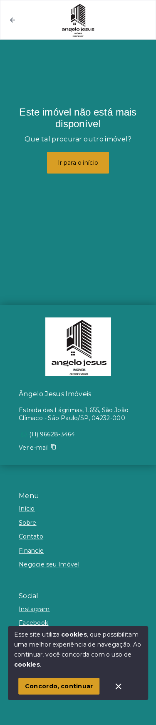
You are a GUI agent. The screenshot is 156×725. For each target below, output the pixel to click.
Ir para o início (78, 162)
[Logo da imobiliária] (78, 346)
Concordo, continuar (59, 686)
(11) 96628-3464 (52, 434)
